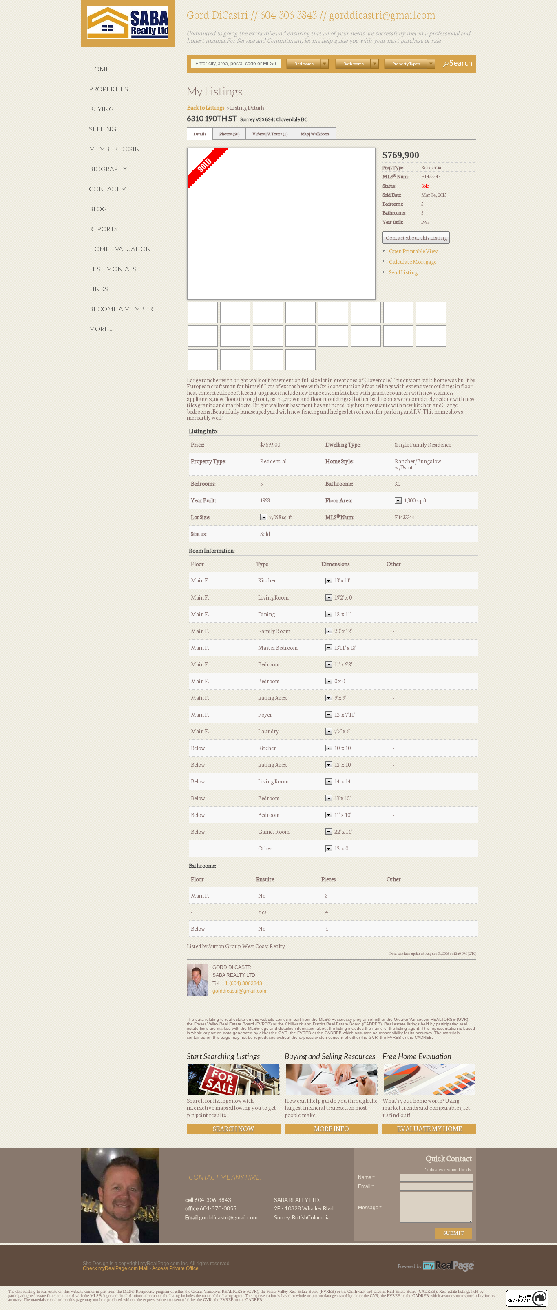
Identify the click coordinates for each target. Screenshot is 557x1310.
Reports (103, 228)
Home (99, 69)
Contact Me (110, 189)
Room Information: (211, 550)
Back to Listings (205, 107)
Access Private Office (175, 1268)
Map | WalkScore (315, 134)
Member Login (114, 149)
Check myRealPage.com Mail (115, 1268)
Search (460, 63)
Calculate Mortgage (412, 261)
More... (100, 328)
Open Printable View (413, 251)
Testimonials (112, 268)
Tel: (216, 983)
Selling (102, 129)
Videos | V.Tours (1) (269, 134)
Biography (108, 169)
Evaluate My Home (429, 1128)
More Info (331, 1128)
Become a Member (121, 308)
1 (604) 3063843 (243, 983)
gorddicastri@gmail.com (382, 14)
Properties (108, 89)
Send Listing (403, 272)
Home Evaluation (120, 248)
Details (200, 134)
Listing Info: (203, 431)
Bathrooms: (202, 866)
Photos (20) (229, 134)
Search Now (233, 1128)
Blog (98, 208)
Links (98, 288)
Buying (101, 109)
